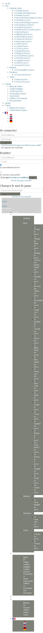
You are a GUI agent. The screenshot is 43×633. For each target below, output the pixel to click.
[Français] (7, 113)
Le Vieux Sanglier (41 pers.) (24, 70)
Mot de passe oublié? (33, 145)
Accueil (7, 3)
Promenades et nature (18, 93)
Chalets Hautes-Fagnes (18, 110)
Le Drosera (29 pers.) (22, 82)
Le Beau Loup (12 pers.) (23, 41)
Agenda (7, 103)
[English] (12, 118)
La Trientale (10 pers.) (22, 20)
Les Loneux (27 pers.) (22, 65)
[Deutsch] (12, 121)
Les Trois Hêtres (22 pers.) (24, 56)
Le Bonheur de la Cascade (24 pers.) (27, 29)
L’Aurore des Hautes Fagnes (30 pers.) (28, 18)
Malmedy (13, 67)
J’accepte (15, 177)
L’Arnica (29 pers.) (21, 79)
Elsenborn (13, 72)
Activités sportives (16, 91)
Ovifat (12, 77)
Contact (8, 105)
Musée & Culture (16, 86)
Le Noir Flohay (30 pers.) (23, 37)
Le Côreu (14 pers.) (21, 48)
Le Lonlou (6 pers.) (21, 46)
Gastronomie (14, 96)
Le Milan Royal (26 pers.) (23, 34)
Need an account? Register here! (14, 145)
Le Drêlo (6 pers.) (20, 44)
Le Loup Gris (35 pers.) (22, 74)
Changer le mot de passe (10, 194)
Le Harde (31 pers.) (21, 63)
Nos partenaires (16, 101)
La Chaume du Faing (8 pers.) (25, 13)
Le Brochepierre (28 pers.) (24, 25)
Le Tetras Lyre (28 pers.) (23, 39)
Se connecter (6, 142)
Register (33, 177)
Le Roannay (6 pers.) (22, 15)
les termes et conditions (18, 177)
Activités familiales (16, 89)
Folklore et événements (18, 98)
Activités (8, 84)
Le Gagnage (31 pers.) (22, 60)
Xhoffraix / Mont (16, 8)
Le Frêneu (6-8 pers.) (22, 58)
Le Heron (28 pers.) (21, 32)
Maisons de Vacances (17, 108)
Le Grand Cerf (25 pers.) (23, 27)
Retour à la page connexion (21, 180)
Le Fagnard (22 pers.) (22, 51)
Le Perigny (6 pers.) (21, 10)
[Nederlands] (12, 115)
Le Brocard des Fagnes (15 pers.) (26, 22)
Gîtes (7, 6)
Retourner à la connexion (21, 196)
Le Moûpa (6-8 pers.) (22, 53)
